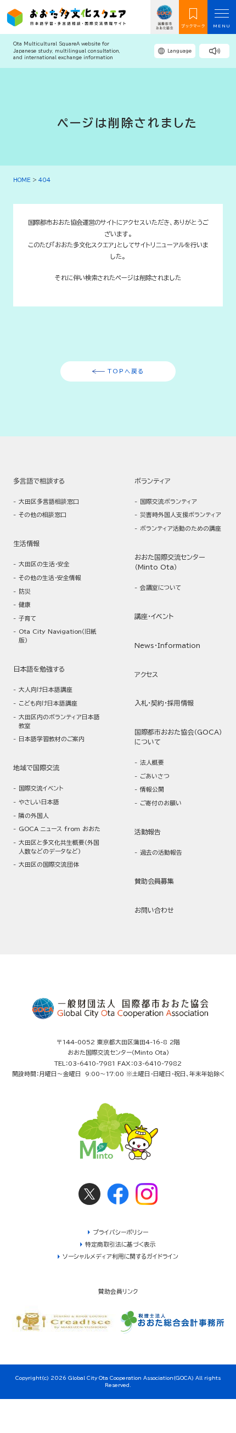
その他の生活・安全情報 (50, 578)
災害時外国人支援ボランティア (180, 514)
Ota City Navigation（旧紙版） (58, 635)
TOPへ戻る (126, 371)
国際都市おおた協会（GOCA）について (178, 737)
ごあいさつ (155, 776)
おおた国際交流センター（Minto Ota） (169, 562)
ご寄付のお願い (161, 803)
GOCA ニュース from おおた (59, 829)
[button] (214, 51)
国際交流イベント (41, 788)
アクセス (146, 674)
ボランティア (152, 480)
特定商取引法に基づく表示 (120, 1244)
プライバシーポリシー (120, 1232)
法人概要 (152, 762)
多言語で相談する (39, 480)
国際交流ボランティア (168, 501)
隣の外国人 (34, 815)
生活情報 (26, 543)
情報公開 (152, 789)
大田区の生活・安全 (44, 564)
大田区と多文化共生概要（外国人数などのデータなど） (59, 846)
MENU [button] (222, 26)
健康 (25, 604)
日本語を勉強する (39, 669)
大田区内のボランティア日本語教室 (59, 721)
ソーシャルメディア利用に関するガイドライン (120, 1256)
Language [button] (179, 51)
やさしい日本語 (39, 802)
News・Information (167, 645)
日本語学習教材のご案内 (52, 739)
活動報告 (147, 831)
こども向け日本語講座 (48, 703)
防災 (25, 591)
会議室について (160, 587)
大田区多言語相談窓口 (49, 501)
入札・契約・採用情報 (164, 703)
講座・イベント (153, 616)
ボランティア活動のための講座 (180, 528)
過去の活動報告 (161, 852)
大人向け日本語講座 (45, 689)
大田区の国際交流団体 (49, 864)
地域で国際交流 (36, 767)
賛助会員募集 (154, 881)
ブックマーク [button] (193, 26)
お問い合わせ (154, 910)
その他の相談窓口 (42, 514)
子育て (27, 618)
